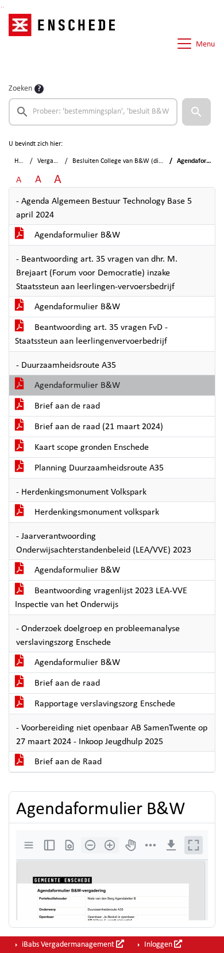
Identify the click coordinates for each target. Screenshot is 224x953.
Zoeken (20, 88)
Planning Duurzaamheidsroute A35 (98, 468)
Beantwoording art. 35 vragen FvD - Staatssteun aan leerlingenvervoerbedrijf (91, 334)
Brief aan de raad (66, 406)
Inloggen (158, 944)
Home (22, 161)
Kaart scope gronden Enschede (90, 447)
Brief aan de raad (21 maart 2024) (97, 426)
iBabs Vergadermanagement (68, 944)
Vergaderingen (57, 161)
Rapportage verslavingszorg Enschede (103, 704)
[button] (196, 112)
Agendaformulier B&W (76, 235)
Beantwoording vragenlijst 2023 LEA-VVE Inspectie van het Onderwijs (101, 597)
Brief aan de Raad (67, 762)
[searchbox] (93, 112)
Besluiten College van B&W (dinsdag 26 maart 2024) (146, 161)
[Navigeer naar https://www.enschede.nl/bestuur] (65, 43)
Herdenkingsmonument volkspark (95, 512)
